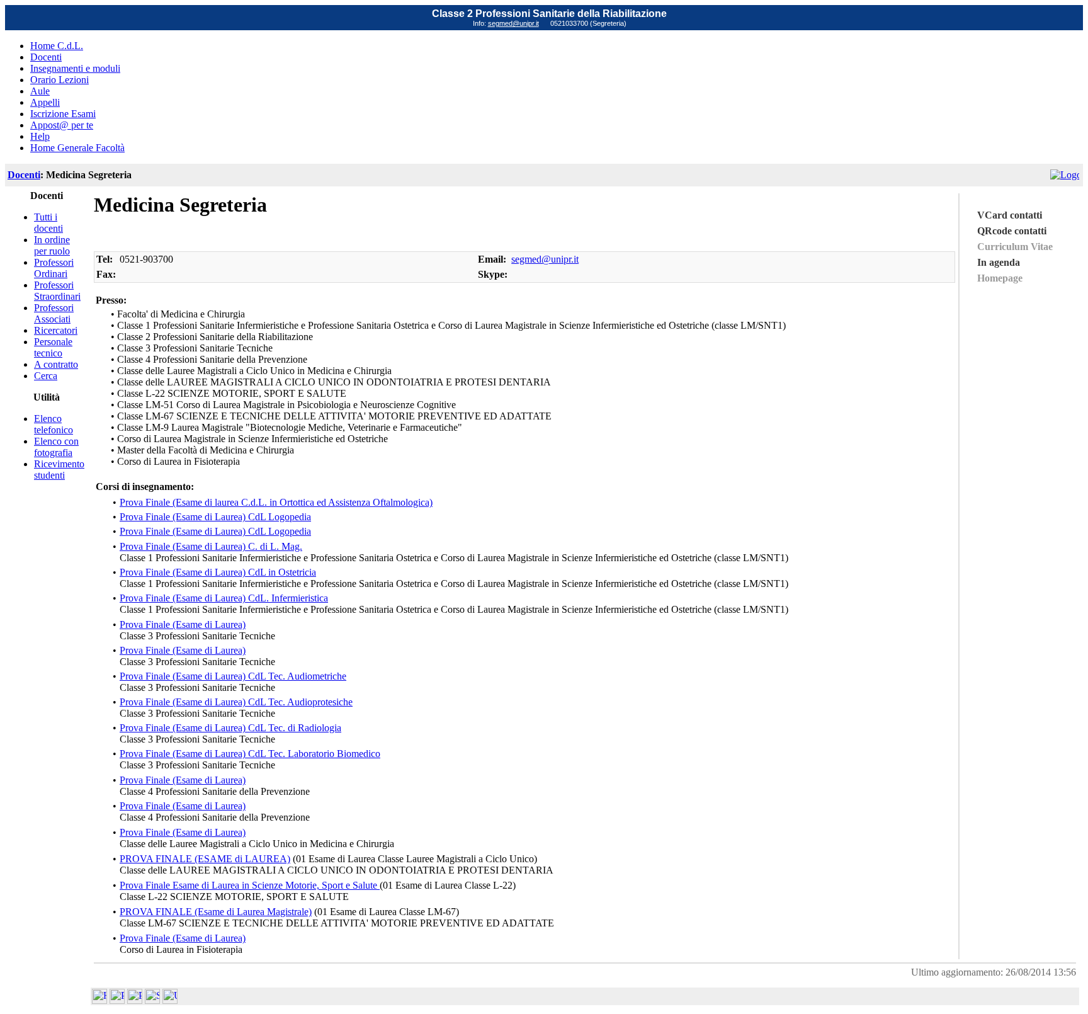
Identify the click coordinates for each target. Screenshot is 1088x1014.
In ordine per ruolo (52, 245)
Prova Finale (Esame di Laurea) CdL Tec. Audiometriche (233, 676)
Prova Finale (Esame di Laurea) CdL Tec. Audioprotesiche (236, 702)
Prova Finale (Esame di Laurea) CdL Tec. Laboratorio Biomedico (250, 753)
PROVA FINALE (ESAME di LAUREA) (205, 858)
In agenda (998, 262)
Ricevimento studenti (59, 470)
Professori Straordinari (57, 291)
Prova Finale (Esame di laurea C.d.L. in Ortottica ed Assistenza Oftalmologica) (276, 502)
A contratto (56, 364)
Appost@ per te (61, 125)
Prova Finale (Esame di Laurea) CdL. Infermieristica (224, 598)
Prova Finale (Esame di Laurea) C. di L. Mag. (211, 546)
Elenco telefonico (53, 424)
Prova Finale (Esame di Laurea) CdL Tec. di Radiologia (230, 727)
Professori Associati (54, 313)
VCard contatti (1009, 215)
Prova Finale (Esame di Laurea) (183, 624)
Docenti (46, 57)
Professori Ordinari (54, 268)
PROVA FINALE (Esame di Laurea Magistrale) (216, 911)
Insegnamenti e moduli (75, 68)
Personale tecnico (53, 347)
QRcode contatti (1011, 230)
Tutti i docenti (48, 223)
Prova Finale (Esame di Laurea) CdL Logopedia (215, 516)
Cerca (45, 375)
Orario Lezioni (59, 79)
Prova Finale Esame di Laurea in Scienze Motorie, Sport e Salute (250, 885)
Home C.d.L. (56, 45)
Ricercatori (55, 330)
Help (40, 136)
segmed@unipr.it (513, 23)
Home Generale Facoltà (77, 147)
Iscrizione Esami (63, 113)
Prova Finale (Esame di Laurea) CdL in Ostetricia (218, 572)
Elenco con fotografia (56, 447)
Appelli (45, 102)
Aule (40, 91)
